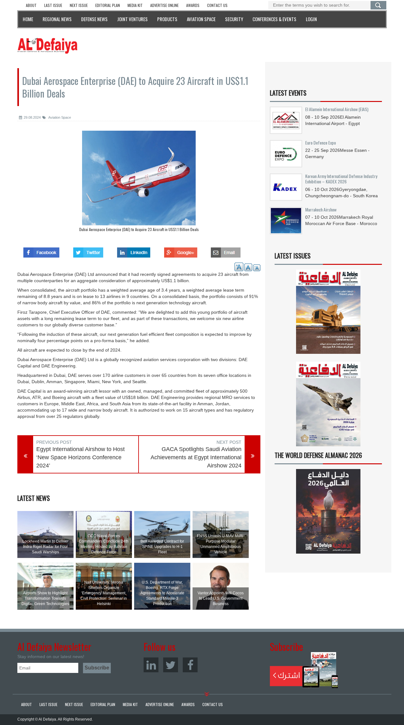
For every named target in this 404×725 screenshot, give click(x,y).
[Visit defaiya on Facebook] (41, 250)
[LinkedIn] (151, 664)
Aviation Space (59, 117)
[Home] (47, 45)
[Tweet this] (88, 250)
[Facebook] (190, 664)
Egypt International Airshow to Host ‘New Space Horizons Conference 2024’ (80, 457)
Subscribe (304, 670)
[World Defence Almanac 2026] (328, 511)
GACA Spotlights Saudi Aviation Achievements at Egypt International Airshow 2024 (196, 457)
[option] (138, 183)
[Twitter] (170, 664)
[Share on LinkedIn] (133, 250)
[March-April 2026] (328, 314)
